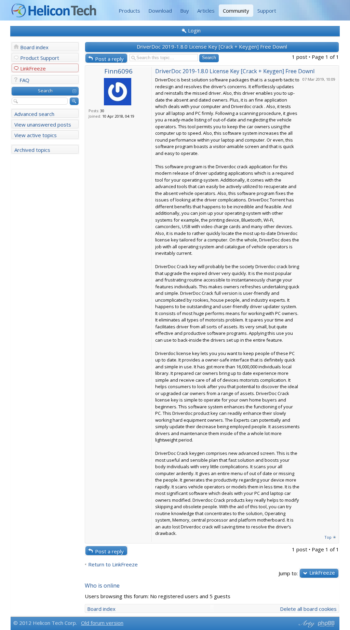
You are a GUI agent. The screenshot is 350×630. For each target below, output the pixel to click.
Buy (184, 10)
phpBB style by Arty (306, 624)
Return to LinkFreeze (113, 564)
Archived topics (32, 149)
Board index (34, 47)
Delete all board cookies (308, 608)
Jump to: (288, 573)
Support (266, 10)
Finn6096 (118, 71)
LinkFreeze (33, 68)
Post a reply (109, 58)
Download (160, 10)
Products (129, 10)
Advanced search (34, 113)
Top (328, 537)
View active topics (35, 135)
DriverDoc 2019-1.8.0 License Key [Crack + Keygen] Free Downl (212, 46)
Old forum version (102, 622)
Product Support (39, 57)
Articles (206, 10)
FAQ (24, 80)
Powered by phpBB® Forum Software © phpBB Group (326, 624)
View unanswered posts (42, 124)
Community (236, 10)
